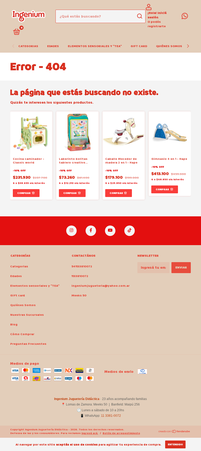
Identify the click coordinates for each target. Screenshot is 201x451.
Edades (53, 46)
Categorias (28, 46)
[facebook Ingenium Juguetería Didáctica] (91, 231)
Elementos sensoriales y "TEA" (95, 46)
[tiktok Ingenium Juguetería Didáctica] (129, 231)
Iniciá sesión (157, 15)
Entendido (175, 444)
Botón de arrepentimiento (121, 433)
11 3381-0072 (111, 416)
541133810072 (81, 266)
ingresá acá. (89, 433)
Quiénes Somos (169, 46)
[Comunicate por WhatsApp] (185, 17)
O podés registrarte (157, 24)
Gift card (139, 46)
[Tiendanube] (174, 432)
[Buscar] (139, 16)
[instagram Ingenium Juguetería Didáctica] (71, 231)
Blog (14, 324)
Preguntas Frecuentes (28, 344)
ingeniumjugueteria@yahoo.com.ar (100, 286)
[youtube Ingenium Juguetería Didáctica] (110, 231)
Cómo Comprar (22, 334)
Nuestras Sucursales (27, 315)
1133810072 (79, 276)
